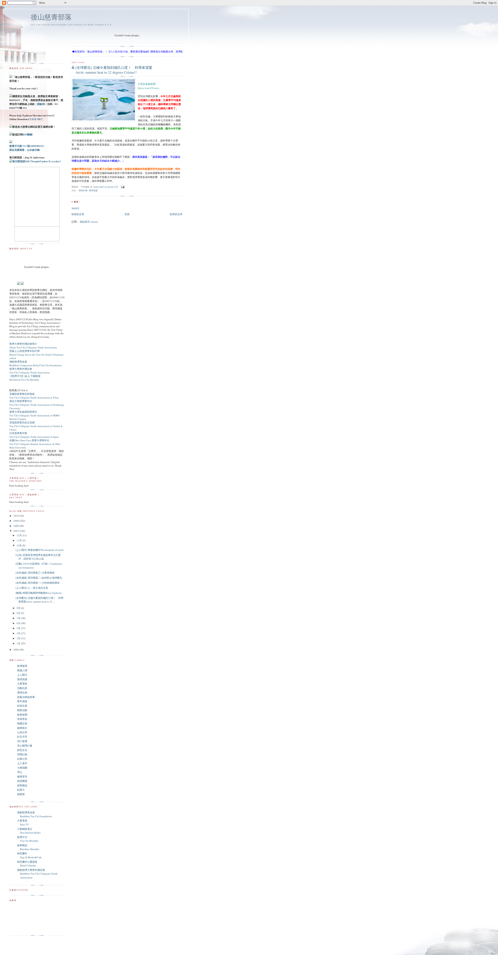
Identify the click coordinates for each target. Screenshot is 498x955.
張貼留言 (75, 208)
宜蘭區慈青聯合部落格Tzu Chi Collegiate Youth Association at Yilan (34, 395)
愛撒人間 (22, 670)
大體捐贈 (22, 767)
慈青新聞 (22, 714)
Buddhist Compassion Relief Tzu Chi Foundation (35, 365)
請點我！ (42, 104)
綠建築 (21, 794)
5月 (19, 628)
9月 (19, 608)
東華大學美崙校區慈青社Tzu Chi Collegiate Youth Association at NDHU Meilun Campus (34, 415)
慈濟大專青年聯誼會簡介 (23, 343)
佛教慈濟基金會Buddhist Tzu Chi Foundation (34, 814)
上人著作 (22, 763)
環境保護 (93, 190)
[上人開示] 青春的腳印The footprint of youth (40, 550)
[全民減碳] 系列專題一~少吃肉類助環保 (38, 582)
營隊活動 (22, 710)
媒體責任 (22, 728)
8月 (19, 613)
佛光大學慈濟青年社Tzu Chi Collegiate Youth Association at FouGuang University (36, 404)
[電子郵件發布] (122, 186)
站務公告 (22, 759)
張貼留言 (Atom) (89, 221)
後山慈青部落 (51, 16)
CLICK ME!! (35, 119)
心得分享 (22, 732)
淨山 (19, 772)
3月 (19, 638)
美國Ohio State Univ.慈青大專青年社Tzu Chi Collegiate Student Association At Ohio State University (34, 444)
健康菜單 (22, 776)
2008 (16, 526)
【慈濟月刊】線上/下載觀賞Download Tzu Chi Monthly (24, 377)
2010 (16, 515)
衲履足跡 (22, 723)
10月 (19, 545)
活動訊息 (22, 688)
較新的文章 (78, 214)
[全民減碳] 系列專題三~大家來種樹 (35, 572)
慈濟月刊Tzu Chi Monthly (28, 839)
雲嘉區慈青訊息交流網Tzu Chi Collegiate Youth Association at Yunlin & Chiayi (35, 426)
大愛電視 (22, 683)
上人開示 (22, 675)
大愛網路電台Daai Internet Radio (29, 831)
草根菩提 (22, 719)
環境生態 (83, 190)
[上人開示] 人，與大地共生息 (32, 588)
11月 (19, 540)
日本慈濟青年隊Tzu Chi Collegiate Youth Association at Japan (34, 435)
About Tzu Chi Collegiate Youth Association (33, 347)
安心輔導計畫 (24, 745)
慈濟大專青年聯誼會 (20, 369)
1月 (19, 643)
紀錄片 (21, 789)
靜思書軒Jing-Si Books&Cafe (29, 855)
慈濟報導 (22, 666)
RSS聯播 (27, 134)
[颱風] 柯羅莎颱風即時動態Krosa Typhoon (39, 593)
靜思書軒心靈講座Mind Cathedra (27, 863)
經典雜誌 (22, 785)
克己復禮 (22, 741)
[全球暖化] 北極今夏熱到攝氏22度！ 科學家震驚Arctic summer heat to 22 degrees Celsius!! (113, 70)
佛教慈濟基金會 (18, 361)
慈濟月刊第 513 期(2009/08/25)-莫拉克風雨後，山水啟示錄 (27, 148)
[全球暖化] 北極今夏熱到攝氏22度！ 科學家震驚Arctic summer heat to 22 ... (39, 600)
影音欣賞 (22, 705)
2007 (16, 531)
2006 (16, 649)
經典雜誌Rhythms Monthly (28, 847)
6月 (19, 623)
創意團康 (22, 781)
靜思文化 (22, 750)
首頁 (127, 214)
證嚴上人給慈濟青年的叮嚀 (24, 351)
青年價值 (22, 701)
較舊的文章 (176, 214)
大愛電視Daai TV (23, 822)
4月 (19, 633)
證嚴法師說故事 (26, 697)
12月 (19, 535)
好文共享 (22, 736)
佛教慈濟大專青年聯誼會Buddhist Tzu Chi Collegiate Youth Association (37, 873)
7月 (19, 618)
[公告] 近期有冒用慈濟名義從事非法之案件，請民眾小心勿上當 (38, 557)
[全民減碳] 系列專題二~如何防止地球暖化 (39, 577)
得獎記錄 (22, 754)
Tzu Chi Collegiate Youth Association (29, 372)
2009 (16, 520)
